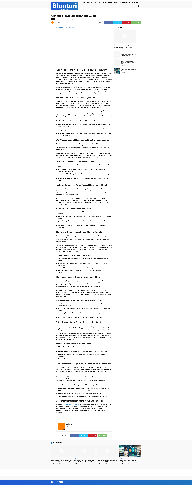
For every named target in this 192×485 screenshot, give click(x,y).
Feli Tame (57, 22)
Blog (53, 19)
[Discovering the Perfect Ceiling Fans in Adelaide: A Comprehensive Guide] (125, 36)
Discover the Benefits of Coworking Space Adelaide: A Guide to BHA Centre (128, 54)
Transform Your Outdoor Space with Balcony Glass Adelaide (127, 62)
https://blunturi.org (70, 426)
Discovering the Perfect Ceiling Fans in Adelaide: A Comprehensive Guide (124, 46)
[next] (140, 10)
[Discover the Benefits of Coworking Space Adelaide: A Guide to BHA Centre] (117, 54)
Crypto (122, 68)
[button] (138, 6)
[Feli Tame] (52, 22)
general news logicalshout (71, 404)
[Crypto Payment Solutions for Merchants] (117, 71)
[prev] (137, 10)
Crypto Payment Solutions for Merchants (98, 10)
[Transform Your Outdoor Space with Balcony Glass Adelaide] (117, 62)
